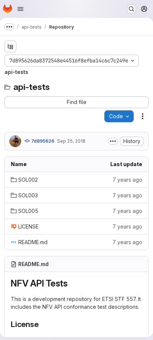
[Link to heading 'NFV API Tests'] (72, 283)
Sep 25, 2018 (71, 141)
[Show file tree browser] (10, 46)
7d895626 (42, 141)
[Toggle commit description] (113, 141)
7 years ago (127, 180)
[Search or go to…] (131, 8)
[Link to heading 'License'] (43, 324)
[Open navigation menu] (20, 9)
